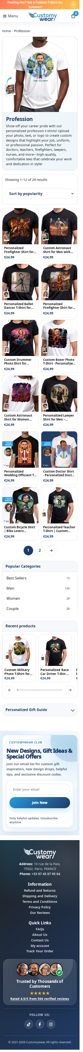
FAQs (40, 929)
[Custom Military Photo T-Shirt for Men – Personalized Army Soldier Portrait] (19, 651)
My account (40, 946)
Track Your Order (39, 951)
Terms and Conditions (39, 902)
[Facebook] (40, 1024)
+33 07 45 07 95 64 (46, 874)
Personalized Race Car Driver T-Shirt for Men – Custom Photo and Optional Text (54, 672)
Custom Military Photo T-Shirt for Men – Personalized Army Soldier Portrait (19, 672)
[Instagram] (51, 1024)
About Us (39, 935)
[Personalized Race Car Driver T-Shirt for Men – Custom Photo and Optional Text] (55, 651)
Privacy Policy (40, 907)
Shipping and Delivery (39, 896)
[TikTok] (28, 1024)
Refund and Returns (40, 890)
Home (6, 31)
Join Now (39, 802)
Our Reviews (40, 912)
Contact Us (40, 940)
